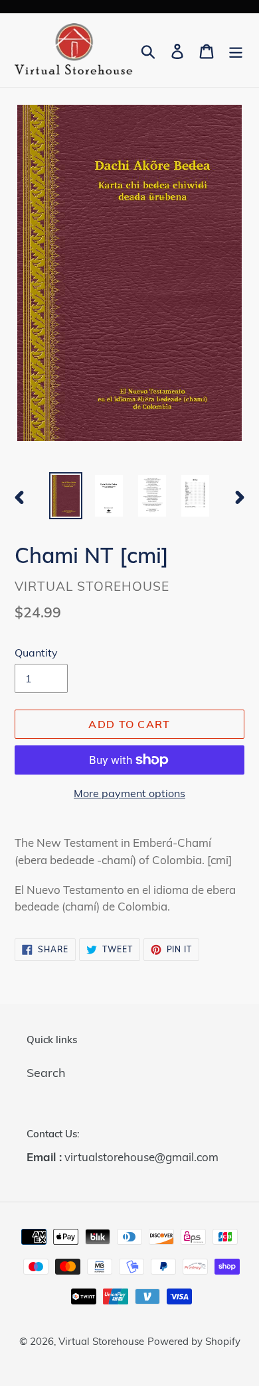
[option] (66, 496)
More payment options (129, 793)
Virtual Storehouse (101, 1341)
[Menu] (235, 50)
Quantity (36, 652)
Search (46, 1072)
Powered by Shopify (193, 1341)
